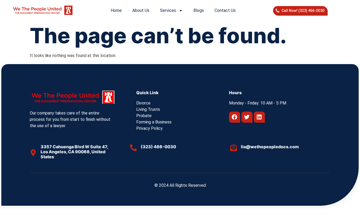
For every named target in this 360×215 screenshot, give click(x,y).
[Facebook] (234, 117)
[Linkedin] (259, 117)
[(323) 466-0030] (133, 147)
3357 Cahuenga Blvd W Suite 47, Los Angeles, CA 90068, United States (74, 151)
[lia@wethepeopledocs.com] (233, 147)
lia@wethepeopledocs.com (270, 146)
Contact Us (225, 10)
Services (168, 10)
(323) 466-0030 (158, 146)
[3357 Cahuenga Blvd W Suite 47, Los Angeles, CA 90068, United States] (33, 152)
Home (116, 10)
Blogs (198, 10)
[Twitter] (246, 117)
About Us (140, 10)
